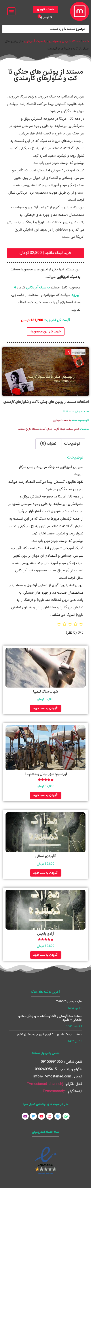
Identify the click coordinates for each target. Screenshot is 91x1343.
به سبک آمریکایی (35, 41)
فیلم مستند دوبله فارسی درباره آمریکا (59, 429)
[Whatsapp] (66, 1116)
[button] (11, 11)
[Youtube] (41, 1116)
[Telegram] (57, 1116)
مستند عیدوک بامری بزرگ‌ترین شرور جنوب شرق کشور (49, 1034)
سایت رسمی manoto (69, 1001)
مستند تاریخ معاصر (28, 429)
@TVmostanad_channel (45, 1084)
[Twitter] (33, 1116)
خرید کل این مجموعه (45, 331)
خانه (86, 41)
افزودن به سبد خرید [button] (45, 708)
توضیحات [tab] (72, 444)
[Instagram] (49, 1116)
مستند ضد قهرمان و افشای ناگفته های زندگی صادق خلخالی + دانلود (50, 1018)
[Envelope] (25, 1116)
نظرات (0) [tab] (48, 444)
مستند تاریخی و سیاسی (64, 41)
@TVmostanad (54, 1091)
